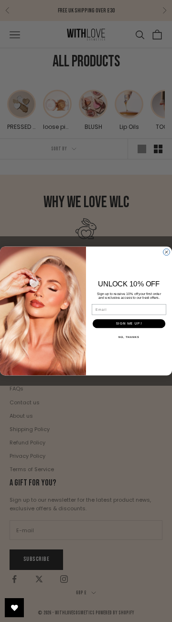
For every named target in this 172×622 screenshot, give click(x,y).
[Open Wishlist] (14, 607)
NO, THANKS (129, 337)
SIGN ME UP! (129, 324)
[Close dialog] (166, 252)
